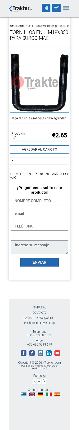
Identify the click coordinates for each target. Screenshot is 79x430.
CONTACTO (39, 312)
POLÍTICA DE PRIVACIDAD (39, 323)
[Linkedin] (49, 355)
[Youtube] (57, 355)
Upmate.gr (52, 365)
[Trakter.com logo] (20, 8)
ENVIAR (39, 262)
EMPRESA (39, 307)
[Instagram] (41, 355)
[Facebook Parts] (32, 355)
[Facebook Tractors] (24, 355)
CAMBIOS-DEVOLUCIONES (39, 318)
